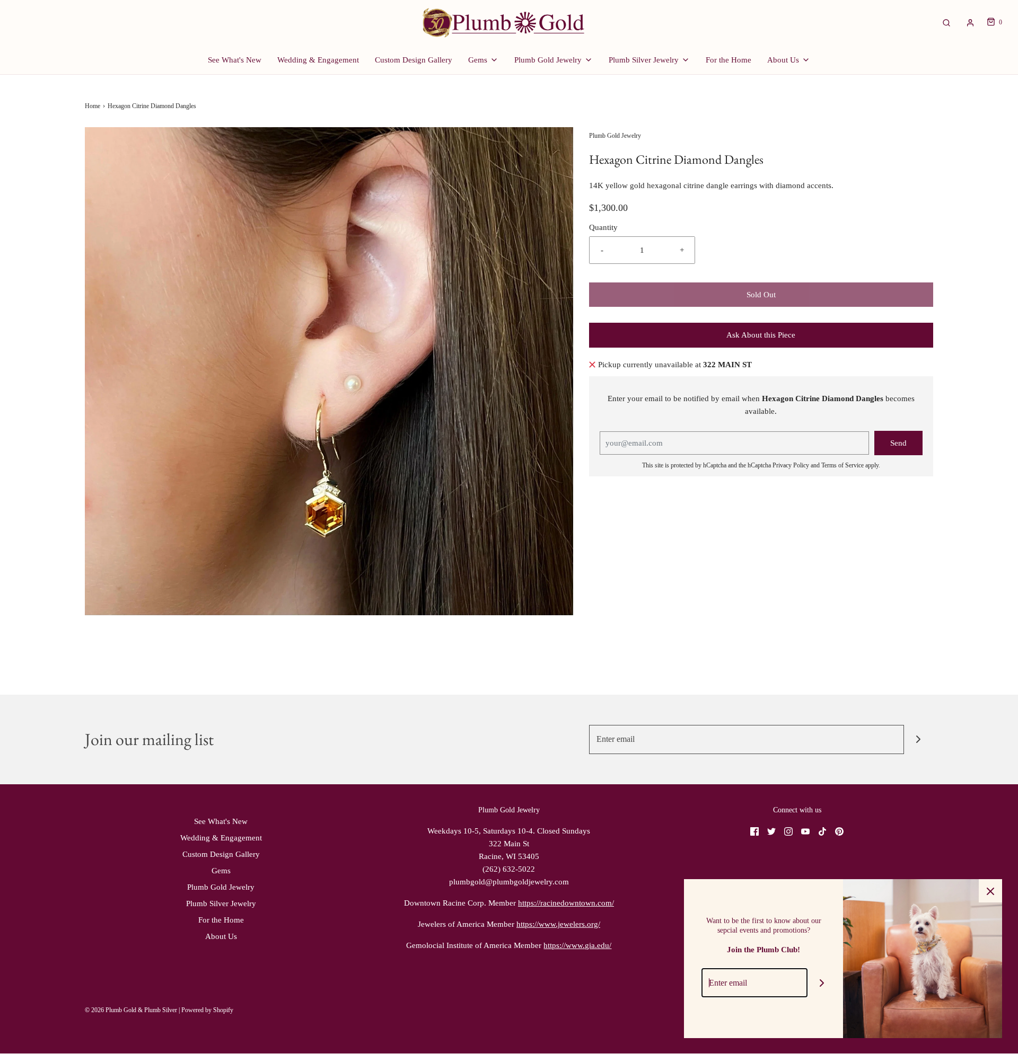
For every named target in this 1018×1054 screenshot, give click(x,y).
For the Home (728, 60)
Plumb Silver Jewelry (221, 903)
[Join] (918, 739)
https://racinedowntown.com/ (566, 903)
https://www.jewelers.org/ (558, 924)
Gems (221, 870)
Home (92, 106)
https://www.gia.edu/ (577, 945)
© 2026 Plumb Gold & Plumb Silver (131, 1010)
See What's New (234, 60)
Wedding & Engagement (318, 60)
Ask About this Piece (760, 335)
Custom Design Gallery (413, 60)
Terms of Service (842, 465)
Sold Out (761, 294)
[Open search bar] (946, 22)
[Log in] (970, 23)
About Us (221, 936)
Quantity (603, 227)
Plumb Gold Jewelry (220, 887)
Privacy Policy (791, 465)
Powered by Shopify (207, 1010)
